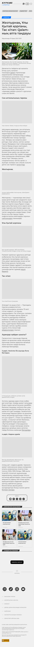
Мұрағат (6, 603)
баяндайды (26, 430)
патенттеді (20, 165)
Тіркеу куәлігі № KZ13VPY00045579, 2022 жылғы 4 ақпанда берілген (15, 632)
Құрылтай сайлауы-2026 (11, 618)
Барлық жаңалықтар (10, 11)
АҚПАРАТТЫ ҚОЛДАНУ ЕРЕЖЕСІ (13, 614)
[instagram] (5, 589)
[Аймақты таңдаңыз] (23, 4)
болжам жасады (8, 490)
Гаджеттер (23, 11)
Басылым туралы (9, 596)
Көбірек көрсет (17, 562)
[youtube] (23, 589)
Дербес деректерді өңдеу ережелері (15, 607)
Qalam (12, 73)
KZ (27, 4)
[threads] (17, 589)
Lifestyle (6, 5)
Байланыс (7, 611)
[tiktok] (11, 589)
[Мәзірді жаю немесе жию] (31, 4)
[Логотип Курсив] (7, 3)
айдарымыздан (8, 330)
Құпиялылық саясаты (11, 600)
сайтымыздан (7, 218)
